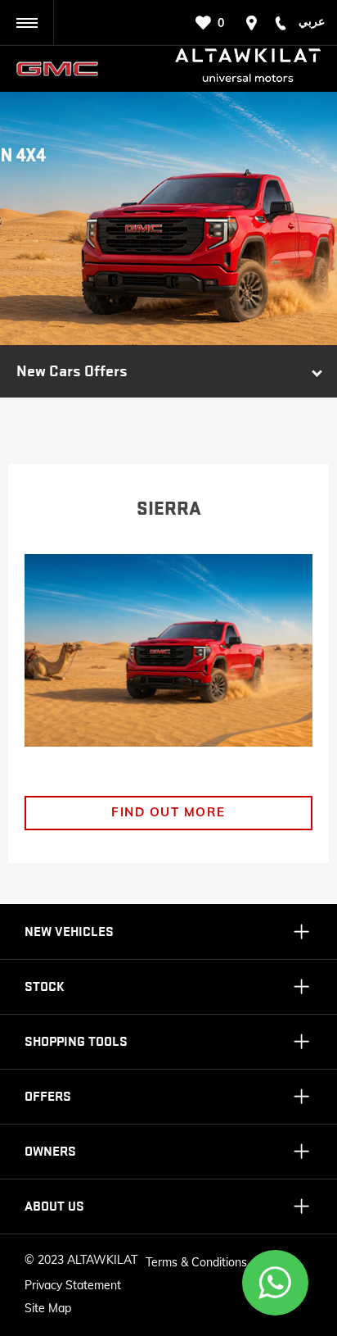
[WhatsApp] (275, 1283)
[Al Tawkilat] (64, 68)
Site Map (48, 1308)
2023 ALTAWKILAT (87, 1259)
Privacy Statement (73, 1285)
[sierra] (168, 650)
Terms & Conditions (196, 1262)
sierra (169, 509)
